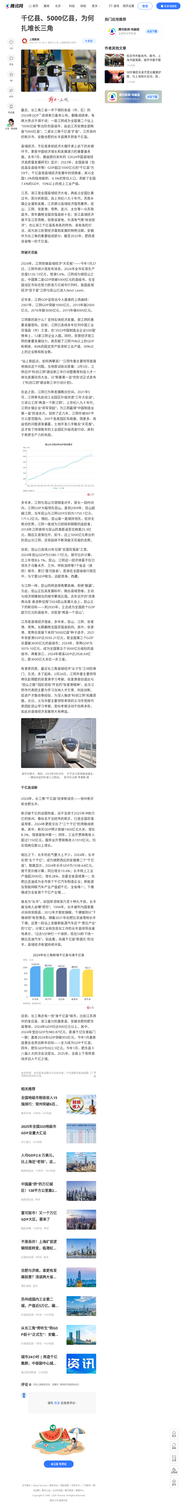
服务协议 (54, 1485)
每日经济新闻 (28, 1372)
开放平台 (75, 1485)
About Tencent (40, 1485)
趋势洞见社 (27, 1171)
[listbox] (58, 1230)
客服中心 (80, 1490)
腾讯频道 (69, 1490)
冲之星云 (26, 1142)
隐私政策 (64, 1485)
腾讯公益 (46, 1490)
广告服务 (86, 1485)
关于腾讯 (26, 1485)
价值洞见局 (27, 1257)
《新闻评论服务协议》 (69, 1384)
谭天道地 (26, 1286)
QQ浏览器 (57, 1490)
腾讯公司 (54, 1500)
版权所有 (63, 1500)
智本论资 (26, 1113)
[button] (152, 31)
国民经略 (26, 1228)
